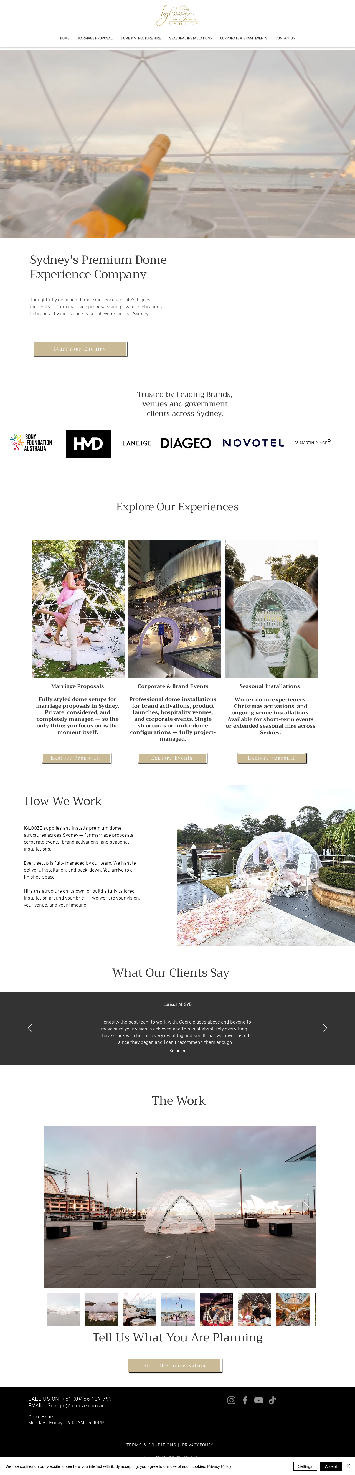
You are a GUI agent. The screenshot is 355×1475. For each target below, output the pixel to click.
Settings (305, 1466)
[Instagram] (231, 1400)
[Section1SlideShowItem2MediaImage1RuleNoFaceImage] (171, 1051)
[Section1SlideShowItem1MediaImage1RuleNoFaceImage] (184, 1051)
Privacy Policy (219, 1466)
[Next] (325, 1028)
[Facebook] (245, 1400)
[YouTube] (258, 1400)
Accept (331, 1466)
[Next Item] (306, 1207)
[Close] (348, 1466)
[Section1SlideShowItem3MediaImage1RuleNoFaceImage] (177, 1051)
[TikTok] (272, 1400)
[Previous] (30, 1028)
